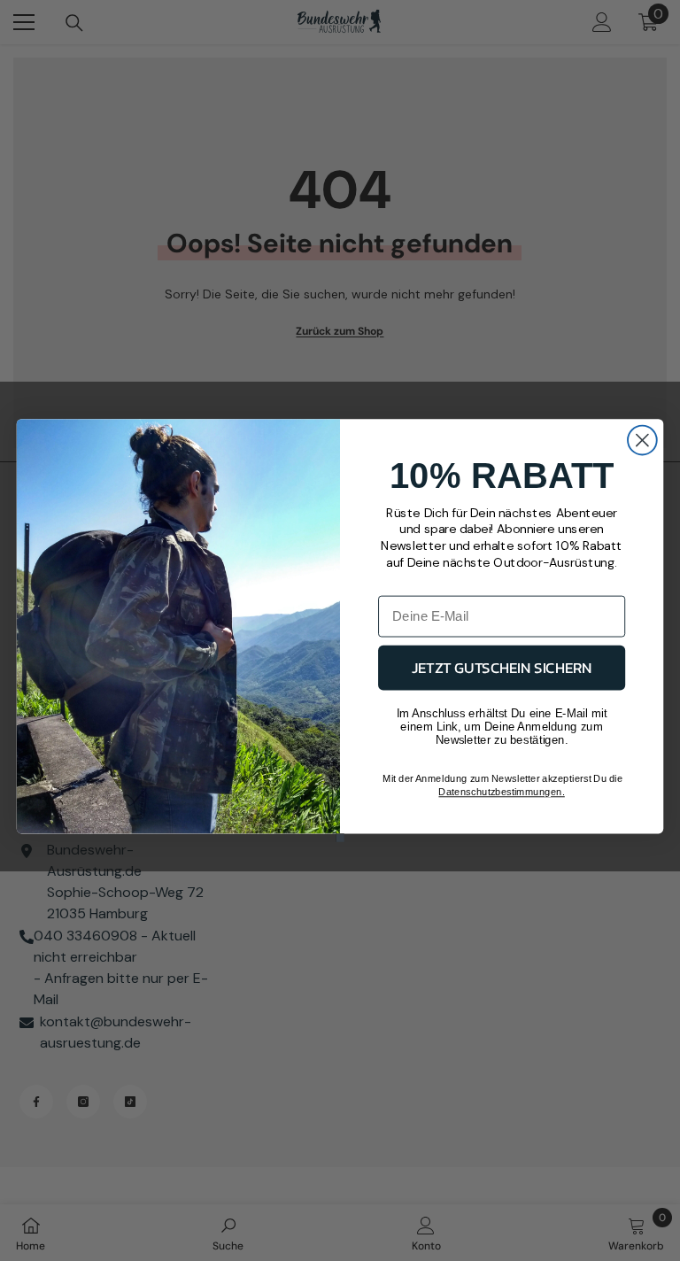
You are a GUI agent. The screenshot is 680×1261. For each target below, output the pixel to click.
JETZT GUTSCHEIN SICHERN (502, 667)
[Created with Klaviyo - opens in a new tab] (340, 837)
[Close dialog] (642, 440)
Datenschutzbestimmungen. (501, 792)
